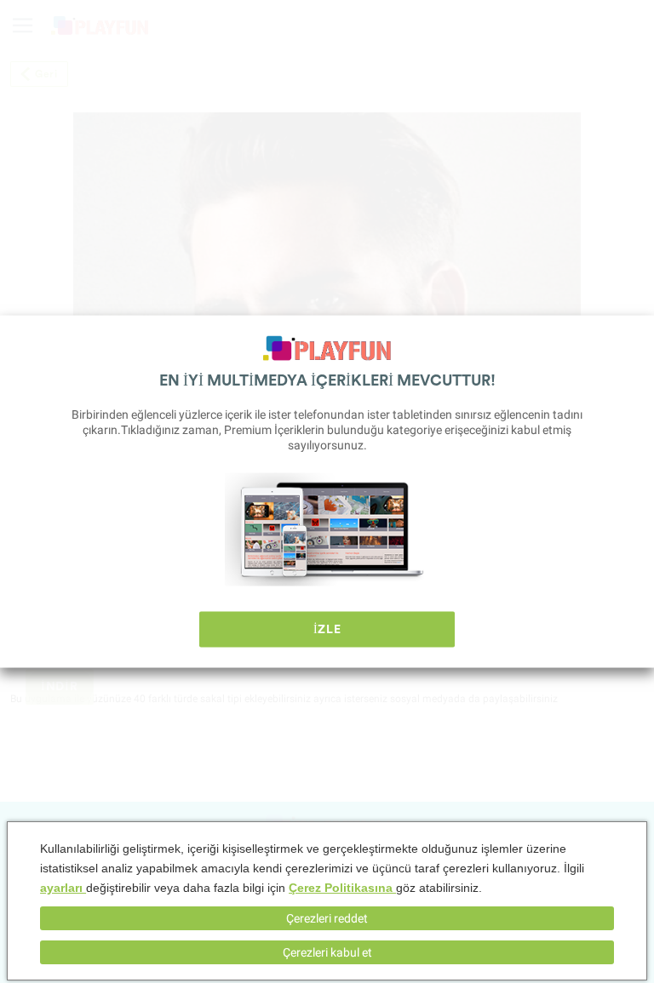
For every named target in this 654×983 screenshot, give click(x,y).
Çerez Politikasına (342, 887)
